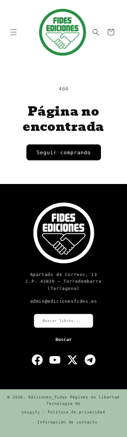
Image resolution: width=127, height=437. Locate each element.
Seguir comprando (64, 153)
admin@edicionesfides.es (63, 301)
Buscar (64, 339)
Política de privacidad (76, 412)
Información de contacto (67, 422)
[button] (13, 32)
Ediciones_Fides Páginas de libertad (74, 397)
